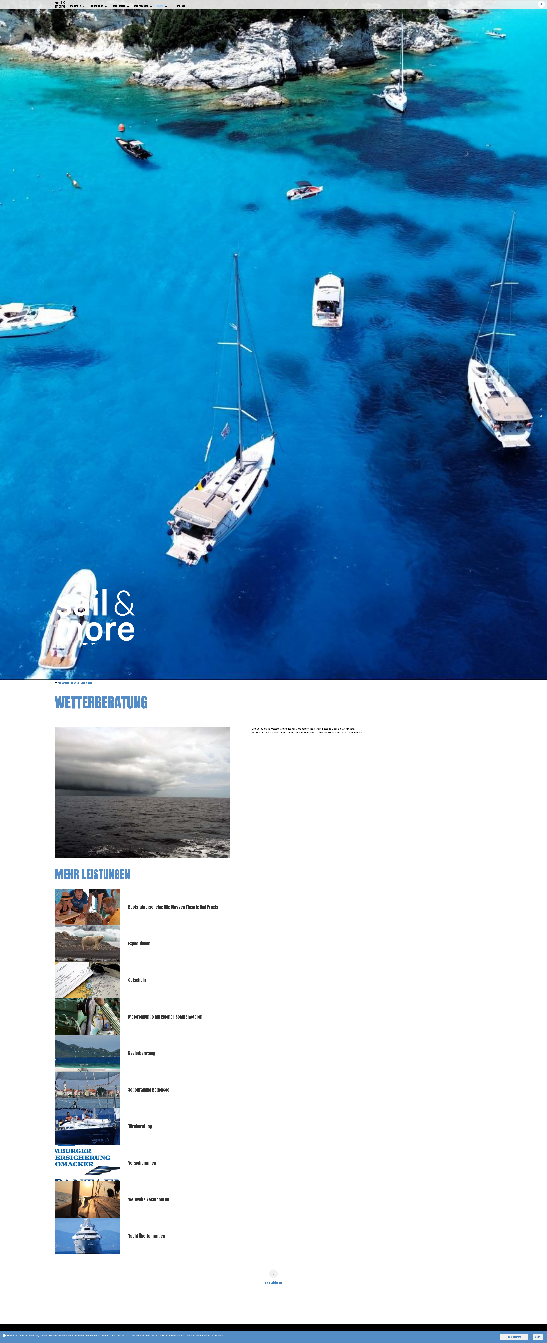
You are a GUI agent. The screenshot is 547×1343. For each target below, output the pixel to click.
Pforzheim (63, 683)
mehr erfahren (514, 1337)
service (159, 6)
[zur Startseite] (60, 7)
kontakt (181, 6)
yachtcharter (141, 6)
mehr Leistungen (273, 1282)
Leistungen (87, 683)
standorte (75, 6)
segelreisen (119, 6)
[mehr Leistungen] (273, 1273)
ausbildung (97, 6)
